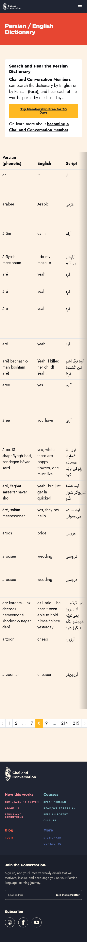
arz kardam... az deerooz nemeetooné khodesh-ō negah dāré (17, 615)
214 (64, 723)
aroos (7, 533)
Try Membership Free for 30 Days (43, 110)
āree (6, 385)
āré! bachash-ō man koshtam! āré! (15, 367)
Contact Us (53, 843)
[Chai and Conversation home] (11, 6)
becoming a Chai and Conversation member (39, 127)
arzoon (8, 639)
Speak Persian (55, 802)
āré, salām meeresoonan (14, 513)
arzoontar (10, 675)
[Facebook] (23, 922)
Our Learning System (22, 802)
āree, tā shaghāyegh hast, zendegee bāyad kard (17, 459)
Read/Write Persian (60, 808)
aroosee (9, 556)
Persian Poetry (56, 814)
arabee (8, 204)
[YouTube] (37, 922)
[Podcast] (10, 922)
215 (76, 723)
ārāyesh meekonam (11, 260)
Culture (50, 820)
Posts (9, 837)
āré (5, 274)
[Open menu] (80, 7)
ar (4, 175)
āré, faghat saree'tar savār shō (14, 492)
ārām (6, 233)
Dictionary (53, 837)
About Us (12, 808)
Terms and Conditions (14, 815)
